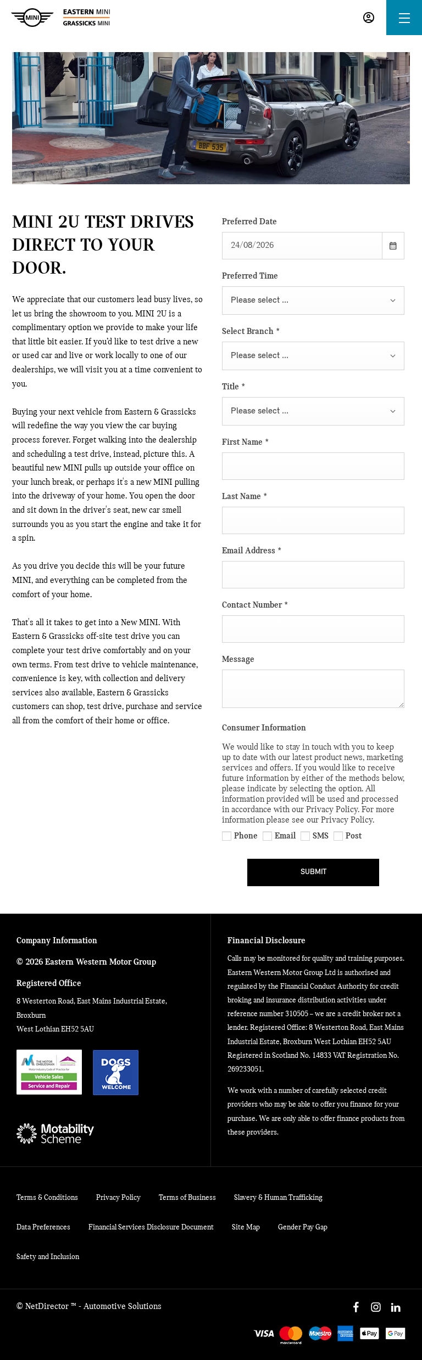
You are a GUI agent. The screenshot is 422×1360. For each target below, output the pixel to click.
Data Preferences (43, 1227)
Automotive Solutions (123, 1306)
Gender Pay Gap (302, 1227)
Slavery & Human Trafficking (278, 1198)
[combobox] (313, 300)
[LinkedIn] (395, 1307)
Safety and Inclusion (47, 1257)
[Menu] (404, 18)
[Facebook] (356, 1307)
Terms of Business (187, 1198)
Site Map (246, 1227)
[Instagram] (376, 1307)
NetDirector (48, 1306)
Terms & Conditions (47, 1198)
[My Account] (369, 17)
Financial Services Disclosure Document (151, 1227)
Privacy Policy (118, 1198)
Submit (313, 872)
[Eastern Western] (60, 17)
